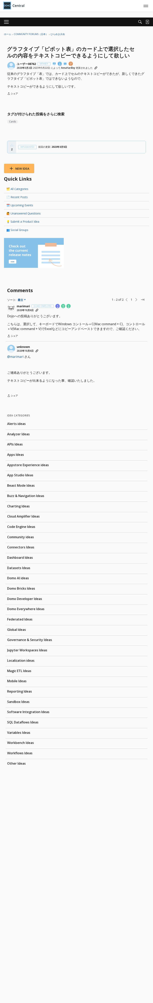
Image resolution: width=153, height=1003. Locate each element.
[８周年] (60, 64)
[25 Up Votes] (71, 64)
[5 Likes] (68, 306)
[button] (11, 66)
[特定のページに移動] (142, 299)
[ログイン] (147, 22)
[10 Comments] (63, 306)
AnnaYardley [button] (68, 67)
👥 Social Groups (17, 230)
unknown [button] (23, 347)
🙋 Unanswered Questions (23, 213)
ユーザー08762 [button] (26, 64)
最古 (22, 300)
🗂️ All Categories (17, 189)
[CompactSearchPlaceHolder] (140, 22)
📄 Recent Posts (17, 197)
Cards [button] (12, 121)
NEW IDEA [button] (22, 168)
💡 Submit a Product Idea (22, 221)
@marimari (15, 356)
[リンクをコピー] (95, 68)
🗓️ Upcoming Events (19, 205)
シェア (12, 94)
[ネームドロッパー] (54, 64)
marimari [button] (23, 306)
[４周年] (57, 306)
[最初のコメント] (65, 64)
